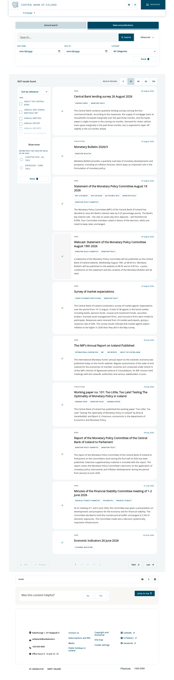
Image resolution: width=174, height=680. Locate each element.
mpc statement (81, 196)
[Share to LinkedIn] (155, 579)
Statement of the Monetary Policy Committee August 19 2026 (110, 188)
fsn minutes (108, 501)
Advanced (145, 37)
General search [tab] (51, 25)
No (88, 595)
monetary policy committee (86, 202)
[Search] (135, 4)
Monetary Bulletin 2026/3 (91, 147)
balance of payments (35, 133)
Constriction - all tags (34, 159)
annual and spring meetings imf (34, 111)
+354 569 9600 (38, 646)
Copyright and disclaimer (101, 633)
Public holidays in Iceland (77, 649)
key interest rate (112, 196)
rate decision (96, 196)
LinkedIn (128, 632)
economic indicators (84, 547)
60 (146, 81)
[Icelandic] (129, 4)
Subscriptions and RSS (80, 638)
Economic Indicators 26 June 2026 (96, 540)
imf (102, 352)
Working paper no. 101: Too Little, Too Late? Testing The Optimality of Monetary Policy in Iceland (110, 394)
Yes (100, 595)
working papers (113, 402)
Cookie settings (102, 645)
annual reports (32, 128)
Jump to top (143, 593)
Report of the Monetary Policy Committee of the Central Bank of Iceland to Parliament (110, 440)
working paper (81, 402)
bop (26, 147)
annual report (32, 123)
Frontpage (27, 13)
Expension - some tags (34, 167)
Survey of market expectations (94, 291)
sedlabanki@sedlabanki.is (43, 639)
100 (153, 81)
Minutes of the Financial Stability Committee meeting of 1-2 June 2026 (113, 493)
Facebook (128, 643)
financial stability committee (87, 501)
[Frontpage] (39, 5)
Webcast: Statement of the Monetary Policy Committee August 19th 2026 (110, 244)
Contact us (74, 632)
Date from (21, 46)
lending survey (81, 103)
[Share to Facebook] (142, 579)
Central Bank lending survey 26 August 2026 (103, 96)
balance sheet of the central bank (35, 140)
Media (71, 643)
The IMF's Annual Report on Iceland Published (104, 345)
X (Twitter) (129, 638)
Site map (99, 639)
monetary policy (98, 103)
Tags (21, 98)
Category (115, 46)
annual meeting (32, 118)
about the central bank (34, 103)
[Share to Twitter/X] (148, 579)
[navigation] (153, 4)
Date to (67, 46)
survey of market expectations (88, 298)
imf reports (112, 352)
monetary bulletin (83, 154)
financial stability (124, 501)
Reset (143, 59)
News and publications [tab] (123, 25)
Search (127, 37)
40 (138, 81)
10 (131, 81)
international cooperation (86, 352)
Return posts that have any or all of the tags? (33, 152)
